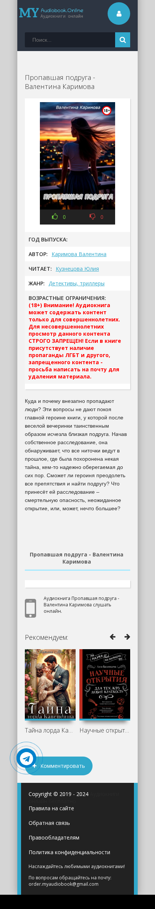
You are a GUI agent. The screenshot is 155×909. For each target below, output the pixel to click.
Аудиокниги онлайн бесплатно (74, 797)
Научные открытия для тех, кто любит (104, 730)
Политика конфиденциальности (69, 852)
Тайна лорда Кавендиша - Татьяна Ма (50, 730)
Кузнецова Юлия (77, 268)
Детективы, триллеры (77, 283)
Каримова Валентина (79, 254)
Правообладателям (54, 837)
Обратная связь (49, 822)
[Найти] (122, 39)
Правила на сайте (51, 808)
